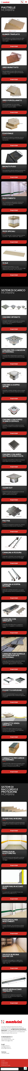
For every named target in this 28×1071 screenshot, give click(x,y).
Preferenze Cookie (5, 1065)
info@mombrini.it (5, 1045)
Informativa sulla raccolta (9, 1069)
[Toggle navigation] (26, 2)
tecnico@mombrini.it (6, 1048)
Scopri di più (14, 46)
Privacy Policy (4, 1062)
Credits (3, 1061)
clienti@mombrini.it (5, 1047)
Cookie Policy (4, 1063)
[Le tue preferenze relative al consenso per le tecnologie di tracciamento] (25, 1068)
